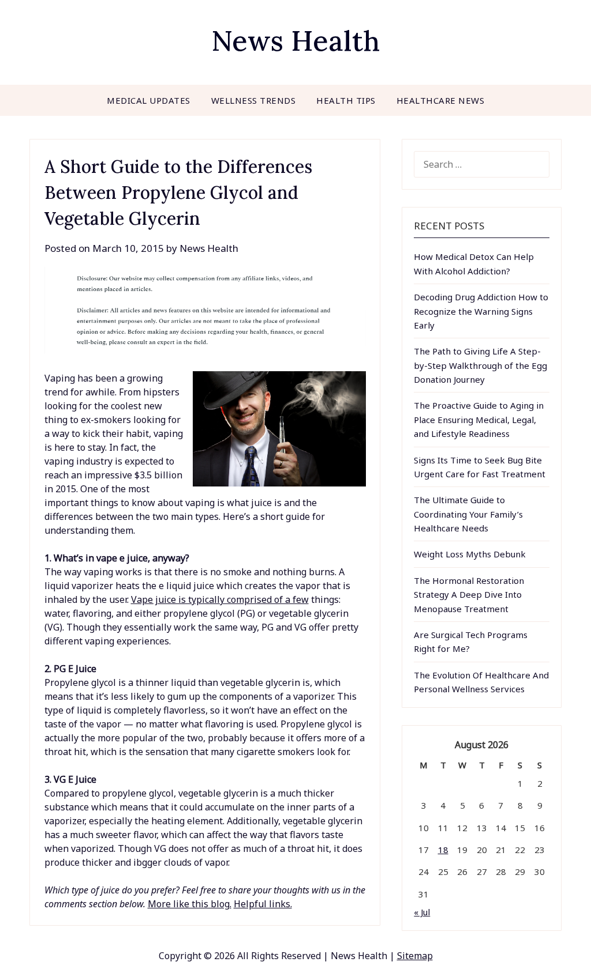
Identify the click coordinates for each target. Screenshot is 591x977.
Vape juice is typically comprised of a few (220, 599)
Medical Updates (148, 100)
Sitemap (415, 955)
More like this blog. (189, 903)
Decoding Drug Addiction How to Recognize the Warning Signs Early (481, 311)
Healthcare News (441, 100)
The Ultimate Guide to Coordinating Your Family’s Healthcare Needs (468, 514)
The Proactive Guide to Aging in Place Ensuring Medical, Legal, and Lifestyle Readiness (479, 419)
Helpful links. (263, 903)
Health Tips (346, 100)
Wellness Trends (253, 100)
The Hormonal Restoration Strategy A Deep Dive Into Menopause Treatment (469, 594)
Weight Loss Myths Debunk (470, 554)
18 (443, 849)
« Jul (422, 912)
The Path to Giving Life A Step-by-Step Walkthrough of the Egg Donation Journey (480, 365)
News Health (295, 40)
